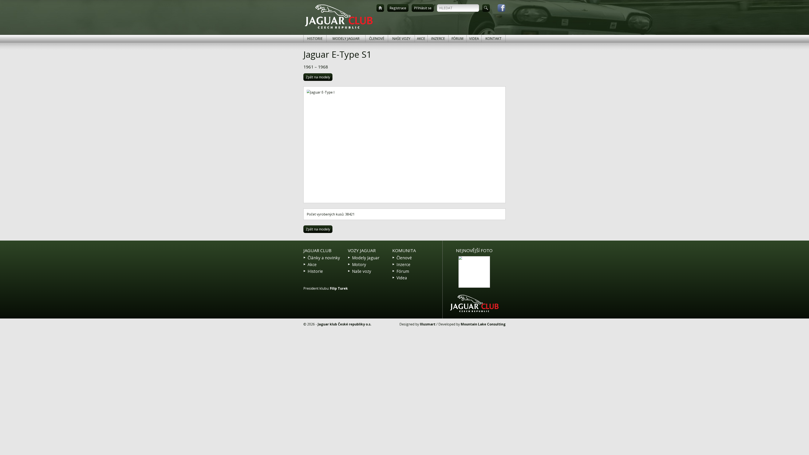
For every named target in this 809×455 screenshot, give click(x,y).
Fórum (457, 38)
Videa (474, 38)
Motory (359, 264)
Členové (376, 38)
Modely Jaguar (345, 38)
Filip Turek (339, 288)
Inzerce (438, 38)
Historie (315, 38)
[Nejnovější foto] (474, 272)
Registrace (398, 8)
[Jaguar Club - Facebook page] (499, 8)
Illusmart (427, 324)
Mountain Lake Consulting (483, 324)
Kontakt (493, 38)
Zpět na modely (318, 77)
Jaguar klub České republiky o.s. (344, 324)
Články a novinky (324, 258)
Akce (421, 38)
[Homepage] (380, 8)
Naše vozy (401, 38)
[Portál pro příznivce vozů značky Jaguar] (338, 28)
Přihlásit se (422, 8)
